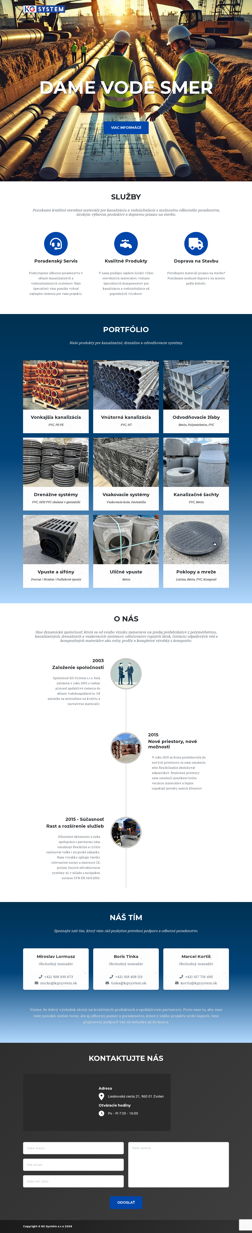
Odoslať (126, 1203)
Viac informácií (126, 128)
